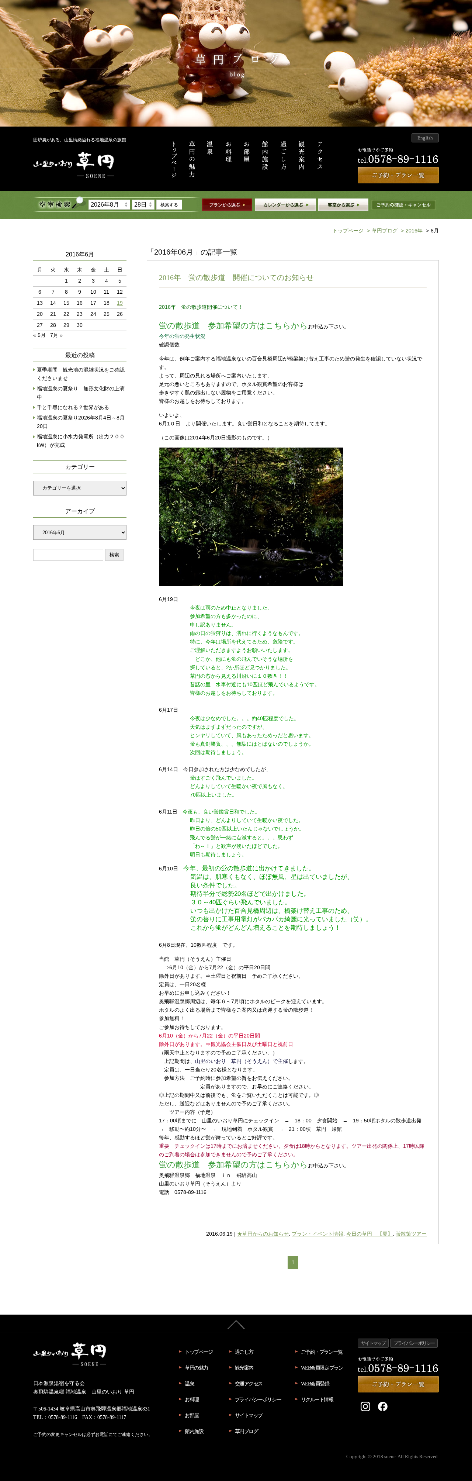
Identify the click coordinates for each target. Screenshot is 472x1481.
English (425, 138)
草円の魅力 (196, 1368)
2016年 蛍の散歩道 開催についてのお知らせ (236, 277)
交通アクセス (249, 1384)
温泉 (189, 1384)
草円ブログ (382, 231)
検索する (169, 204)
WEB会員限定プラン (322, 1368)
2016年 (412, 231)
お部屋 (192, 1415)
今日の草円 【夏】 (369, 1234)
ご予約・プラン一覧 (322, 1352)
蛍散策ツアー (411, 1234)
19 (120, 303)
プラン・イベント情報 (317, 1234)
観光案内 (244, 1368)
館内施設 (194, 1431)
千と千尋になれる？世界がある (73, 407)
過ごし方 (244, 1352)
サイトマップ (249, 1415)
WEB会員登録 (315, 1384)
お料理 (192, 1399)
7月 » (56, 335)
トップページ (348, 231)
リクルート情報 (317, 1399)
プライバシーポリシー (258, 1399)
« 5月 (39, 335)
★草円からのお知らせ (263, 1234)
